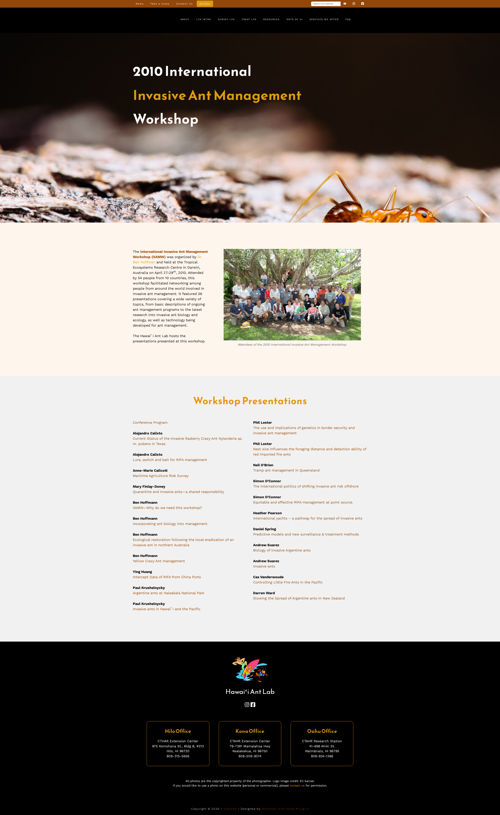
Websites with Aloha (278, 808)
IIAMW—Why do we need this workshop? (167, 508)
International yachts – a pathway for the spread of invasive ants (307, 518)
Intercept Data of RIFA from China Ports (167, 577)
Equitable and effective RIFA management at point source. (303, 502)
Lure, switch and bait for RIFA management (170, 460)
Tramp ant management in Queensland (286, 470)
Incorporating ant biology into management (170, 524)
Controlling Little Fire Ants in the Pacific (288, 582)
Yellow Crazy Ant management (159, 561)
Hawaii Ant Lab (148, 20)
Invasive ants (264, 566)
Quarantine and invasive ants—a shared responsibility (178, 492)
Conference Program (150, 422)
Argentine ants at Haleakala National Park (168, 593)
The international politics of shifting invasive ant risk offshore (306, 486)
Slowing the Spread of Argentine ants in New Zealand (299, 598)
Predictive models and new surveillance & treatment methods (306, 534)
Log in (304, 808)
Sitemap (230, 808)
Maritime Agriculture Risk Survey (160, 476)
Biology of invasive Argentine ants (282, 550)
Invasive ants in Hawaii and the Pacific (166, 609)
